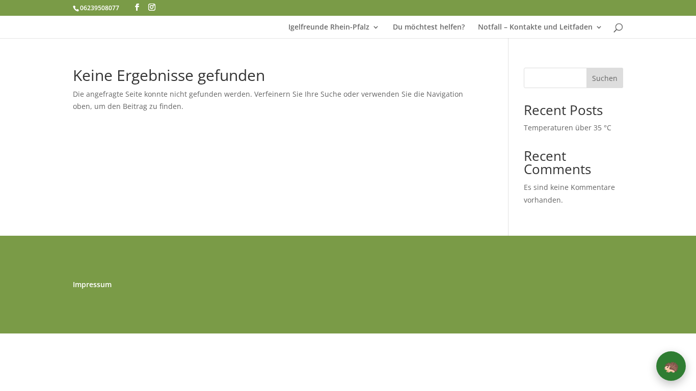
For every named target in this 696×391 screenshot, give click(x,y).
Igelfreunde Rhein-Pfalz (328, 27)
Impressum (92, 285)
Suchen (605, 78)
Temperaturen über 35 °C (567, 127)
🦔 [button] (671, 365)
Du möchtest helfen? (429, 27)
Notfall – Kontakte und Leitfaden (535, 27)
